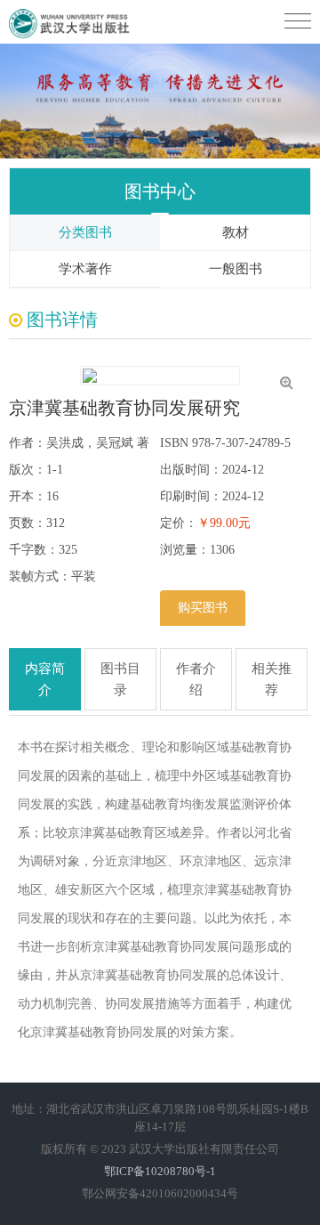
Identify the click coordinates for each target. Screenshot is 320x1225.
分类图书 (85, 232)
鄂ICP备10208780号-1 (160, 1171)
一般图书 (235, 269)
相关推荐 (272, 679)
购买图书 (203, 607)
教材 (235, 232)
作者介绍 (196, 679)
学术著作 (85, 269)
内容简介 (45, 679)
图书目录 (120, 679)
